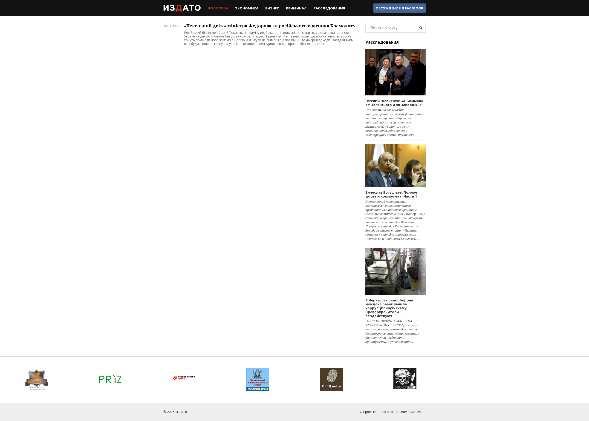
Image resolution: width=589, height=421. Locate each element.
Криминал (296, 8)
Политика (218, 8)
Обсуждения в (399, 8)
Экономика (246, 8)
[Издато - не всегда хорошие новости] (182, 8)
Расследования (329, 8)
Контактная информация (401, 412)
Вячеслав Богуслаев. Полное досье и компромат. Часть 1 (391, 194)
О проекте (368, 412)
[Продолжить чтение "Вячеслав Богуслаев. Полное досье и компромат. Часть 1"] (395, 165)
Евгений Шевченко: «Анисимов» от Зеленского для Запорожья (394, 102)
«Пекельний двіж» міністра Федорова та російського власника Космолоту (269, 26)
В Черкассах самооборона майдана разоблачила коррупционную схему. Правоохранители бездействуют (389, 308)
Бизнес (272, 8)
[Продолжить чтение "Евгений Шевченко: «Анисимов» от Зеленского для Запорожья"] (395, 72)
